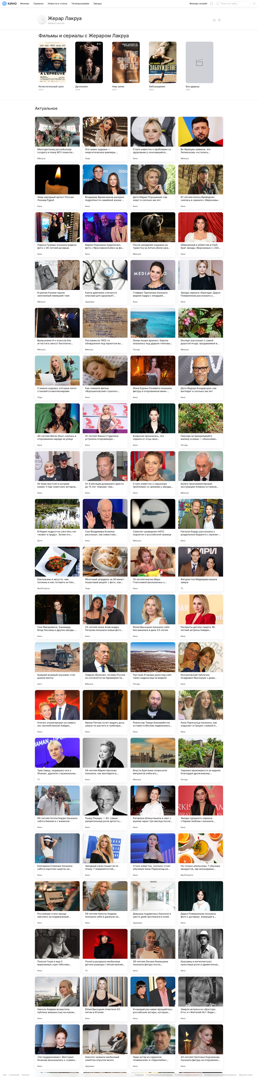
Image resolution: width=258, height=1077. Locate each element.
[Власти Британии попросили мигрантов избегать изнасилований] (152, 760)
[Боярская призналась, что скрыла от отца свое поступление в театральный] (152, 425)
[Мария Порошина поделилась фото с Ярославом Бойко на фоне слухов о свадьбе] (105, 234)
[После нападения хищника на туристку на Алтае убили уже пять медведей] (152, 234)
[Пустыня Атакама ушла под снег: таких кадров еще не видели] (152, 664)
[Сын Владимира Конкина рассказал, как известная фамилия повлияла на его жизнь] (105, 521)
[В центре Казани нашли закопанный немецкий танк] (57, 282)
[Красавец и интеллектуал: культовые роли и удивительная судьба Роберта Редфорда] (200, 951)
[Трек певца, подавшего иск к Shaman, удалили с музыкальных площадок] (57, 760)
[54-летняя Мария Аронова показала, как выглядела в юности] (105, 760)
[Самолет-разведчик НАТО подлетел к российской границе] (152, 521)
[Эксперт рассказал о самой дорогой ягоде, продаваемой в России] (200, 330)
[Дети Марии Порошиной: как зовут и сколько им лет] (152, 187)
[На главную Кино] (12, 3)
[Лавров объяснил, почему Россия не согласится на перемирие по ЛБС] (105, 664)
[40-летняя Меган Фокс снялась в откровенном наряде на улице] (57, 425)
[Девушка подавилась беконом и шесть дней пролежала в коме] (152, 903)
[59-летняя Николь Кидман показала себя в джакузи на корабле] (105, 903)
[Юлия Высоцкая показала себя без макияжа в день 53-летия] (152, 616)
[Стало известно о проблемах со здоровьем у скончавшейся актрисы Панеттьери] (152, 139)
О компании (14, 1075)
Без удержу (192, 86)
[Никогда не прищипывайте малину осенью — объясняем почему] (200, 425)
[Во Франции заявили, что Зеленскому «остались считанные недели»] (200, 139)
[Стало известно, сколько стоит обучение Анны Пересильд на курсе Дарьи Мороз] (152, 855)
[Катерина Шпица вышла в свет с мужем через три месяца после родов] (152, 808)
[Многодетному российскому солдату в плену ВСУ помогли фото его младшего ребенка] (57, 139)
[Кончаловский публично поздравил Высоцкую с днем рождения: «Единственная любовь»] (200, 664)
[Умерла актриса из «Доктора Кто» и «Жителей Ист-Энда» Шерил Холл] (200, 999)
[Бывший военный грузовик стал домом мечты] (57, 664)
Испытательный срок (51, 86)
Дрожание (81, 86)
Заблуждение (157, 86)
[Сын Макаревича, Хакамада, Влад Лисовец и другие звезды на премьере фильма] (57, 616)
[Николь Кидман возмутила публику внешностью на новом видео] (57, 999)
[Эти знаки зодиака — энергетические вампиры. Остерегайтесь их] (105, 139)
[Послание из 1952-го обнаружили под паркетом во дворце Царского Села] (105, 330)
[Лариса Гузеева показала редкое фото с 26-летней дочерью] (57, 234)
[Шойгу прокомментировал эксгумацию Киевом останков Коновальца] (200, 473)
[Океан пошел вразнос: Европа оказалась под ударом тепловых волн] (152, 330)
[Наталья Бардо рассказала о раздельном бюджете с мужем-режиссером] (200, 521)
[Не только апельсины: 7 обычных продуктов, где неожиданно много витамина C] (200, 855)
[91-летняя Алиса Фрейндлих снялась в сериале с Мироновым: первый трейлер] (200, 187)
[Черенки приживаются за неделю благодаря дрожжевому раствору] (200, 760)
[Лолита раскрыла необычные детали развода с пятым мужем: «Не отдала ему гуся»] (105, 951)
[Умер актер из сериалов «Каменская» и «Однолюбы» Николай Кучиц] (152, 1046)
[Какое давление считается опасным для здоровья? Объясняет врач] (105, 282)
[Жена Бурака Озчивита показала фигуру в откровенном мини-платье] (152, 378)
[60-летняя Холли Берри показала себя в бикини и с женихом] (57, 808)
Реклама (25, 1075)
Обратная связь (246, 1075)
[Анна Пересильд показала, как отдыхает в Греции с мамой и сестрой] (200, 712)
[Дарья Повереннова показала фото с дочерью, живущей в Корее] (200, 903)
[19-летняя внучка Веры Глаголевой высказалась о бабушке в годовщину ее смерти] (152, 569)
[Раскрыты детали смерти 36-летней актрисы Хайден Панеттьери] (200, 616)
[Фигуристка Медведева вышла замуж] (200, 569)
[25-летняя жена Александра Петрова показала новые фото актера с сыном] (105, 616)
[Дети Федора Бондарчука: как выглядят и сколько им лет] (200, 378)
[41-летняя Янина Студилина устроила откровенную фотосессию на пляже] (105, 425)
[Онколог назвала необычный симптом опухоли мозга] (105, 1046)
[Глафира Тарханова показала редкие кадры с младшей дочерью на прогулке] (152, 282)
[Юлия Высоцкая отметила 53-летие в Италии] (105, 999)
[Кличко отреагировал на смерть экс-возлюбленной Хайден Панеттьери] (57, 712)
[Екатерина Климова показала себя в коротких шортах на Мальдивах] (57, 855)
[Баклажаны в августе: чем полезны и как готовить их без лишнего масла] (57, 569)
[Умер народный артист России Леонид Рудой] (57, 187)
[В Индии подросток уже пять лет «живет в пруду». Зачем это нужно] (57, 521)
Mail (5, 1075)
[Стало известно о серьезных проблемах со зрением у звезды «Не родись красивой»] (152, 473)
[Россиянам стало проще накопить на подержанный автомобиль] (57, 903)
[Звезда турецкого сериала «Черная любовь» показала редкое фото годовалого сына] (200, 808)
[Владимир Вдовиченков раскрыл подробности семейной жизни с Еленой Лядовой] (105, 187)
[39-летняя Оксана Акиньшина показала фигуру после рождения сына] (152, 951)
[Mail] (4, 3)
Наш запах (118, 86)
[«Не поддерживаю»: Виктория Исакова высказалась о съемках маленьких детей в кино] (57, 1046)
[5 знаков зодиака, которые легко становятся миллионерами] (57, 378)
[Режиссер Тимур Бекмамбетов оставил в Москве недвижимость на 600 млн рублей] (152, 712)
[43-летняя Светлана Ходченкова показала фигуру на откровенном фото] (200, 1046)
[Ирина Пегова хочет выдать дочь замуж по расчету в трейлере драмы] (105, 712)
